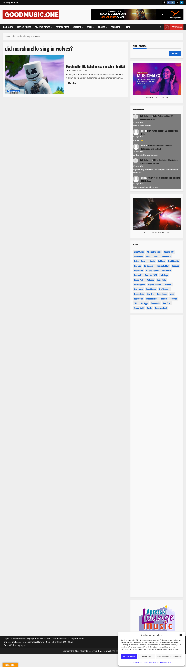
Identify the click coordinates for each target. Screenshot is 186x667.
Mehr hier (73, 83)
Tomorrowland (161, 308)
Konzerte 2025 (151, 275)
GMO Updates (145, 116)
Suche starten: (140, 46)
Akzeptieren (129, 656)
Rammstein (139, 293)
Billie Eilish (166, 256)
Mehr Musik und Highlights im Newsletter (30, 638)
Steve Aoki (155, 303)
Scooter (173, 298)
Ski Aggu (144, 303)
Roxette (164, 298)
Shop (70, 642)
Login (6, 638)
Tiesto (149, 308)
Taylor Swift (139, 308)
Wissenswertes (13, 91)
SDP (136, 303)
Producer (115, 27)
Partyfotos (138, 289)
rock (172, 293)
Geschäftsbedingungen (15, 645)
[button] (181, 635)
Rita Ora (150, 293)
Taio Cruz (166, 303)
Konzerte (77, 27)
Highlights (8, 27)
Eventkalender (62, 27)
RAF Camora (164, 289)
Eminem (175, 265)
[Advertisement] (157, 430)
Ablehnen (146, 656)
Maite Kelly (161, 279)
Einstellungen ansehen (169, 656)
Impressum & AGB (166, 662)
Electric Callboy (163, 265)
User (128, 27)
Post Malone (151, 289)
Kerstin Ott (166, 270)
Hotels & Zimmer (23, 27)
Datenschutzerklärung (151, 662)
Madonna (150, 279)
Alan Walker (139, 251)
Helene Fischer (152, 270)
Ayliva (156, 256)
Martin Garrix (139, 284)
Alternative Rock (154, 251)
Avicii (148, 256)
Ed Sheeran (148, 265)
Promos (101, 27)
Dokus (89, 27)
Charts (152, 261)
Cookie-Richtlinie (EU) (56, 642)
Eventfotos (177, 27)
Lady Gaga (164, 275)
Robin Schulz (162, 293)
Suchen (175, 53)
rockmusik (138, 298)
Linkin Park (138, 279)
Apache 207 (169, 251)
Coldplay (161, 261)
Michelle (167, 284)
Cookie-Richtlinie (136, 662)
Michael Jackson (154, 284)
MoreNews (105, 651)
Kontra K (137, 275)
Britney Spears (140, 261)
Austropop (138, 256)
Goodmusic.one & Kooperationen (68, 638)
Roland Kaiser (151, 298)
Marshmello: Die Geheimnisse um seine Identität (34, 74)
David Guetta (173, 261)
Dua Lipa (137, 265)
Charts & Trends (42, 27)
